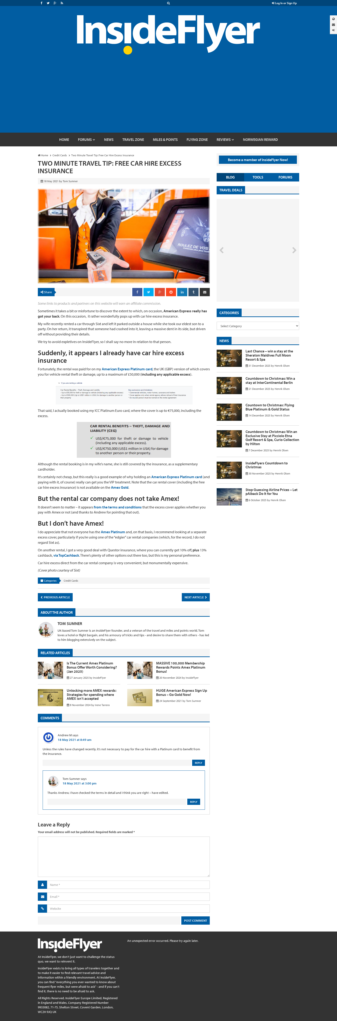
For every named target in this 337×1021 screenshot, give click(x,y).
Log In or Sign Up (285, 3)
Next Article (194, 597)
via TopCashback (66, 555)
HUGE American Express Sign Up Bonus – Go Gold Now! (181, 692)
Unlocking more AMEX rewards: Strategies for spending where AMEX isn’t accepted (91, 694)
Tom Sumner (70, 623)
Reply (198, 762)
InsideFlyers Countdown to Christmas (267, 465)
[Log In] (333, 30)
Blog (230, 177)
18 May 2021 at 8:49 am (74, 740)
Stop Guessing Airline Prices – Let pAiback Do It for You (272, 491)
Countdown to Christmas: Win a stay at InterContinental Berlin (270, 380)
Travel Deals (230, 190)
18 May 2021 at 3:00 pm (80, 783)
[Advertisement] (168, 98)
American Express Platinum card (127, 369)
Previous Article (56, 597)
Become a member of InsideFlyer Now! (258, 159)
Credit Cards (71, 580)
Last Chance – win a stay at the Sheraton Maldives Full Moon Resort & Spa (269, 355)
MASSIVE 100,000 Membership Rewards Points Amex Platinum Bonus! (180, 667)
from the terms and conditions (118, 507)
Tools (258, 177)
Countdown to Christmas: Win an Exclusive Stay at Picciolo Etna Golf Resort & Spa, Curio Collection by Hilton (272, 437)
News (224, 340)
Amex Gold (119, 487)
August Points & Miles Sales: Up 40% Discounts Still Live (247, 284)
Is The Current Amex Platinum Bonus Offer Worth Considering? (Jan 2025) (92, 667)
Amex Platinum (113, 532)
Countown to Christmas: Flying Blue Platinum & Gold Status (270, 407)
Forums (285, 177)
